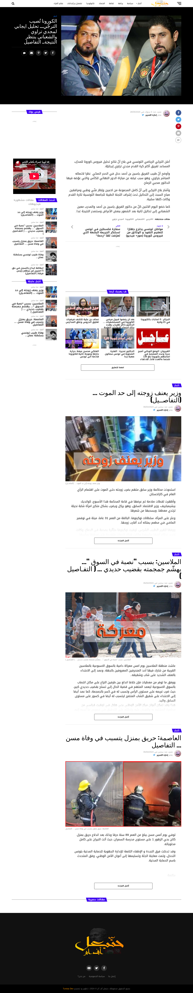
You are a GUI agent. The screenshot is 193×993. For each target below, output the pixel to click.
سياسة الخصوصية (97, 976)
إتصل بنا (111, 976)
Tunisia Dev (68, 989)
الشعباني (139, 219)
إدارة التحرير (151, 115)
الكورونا (129, 219)
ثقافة (111, 3)
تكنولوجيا (90, 3)
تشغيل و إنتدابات (74, 3)
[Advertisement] (117, 139)
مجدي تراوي (117, 219)
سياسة (130, 3)
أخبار (139, 3)
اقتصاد (102, 3)
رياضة (120, 3)
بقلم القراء (58, 3)
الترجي (149, 219)
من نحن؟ (81, 976)
